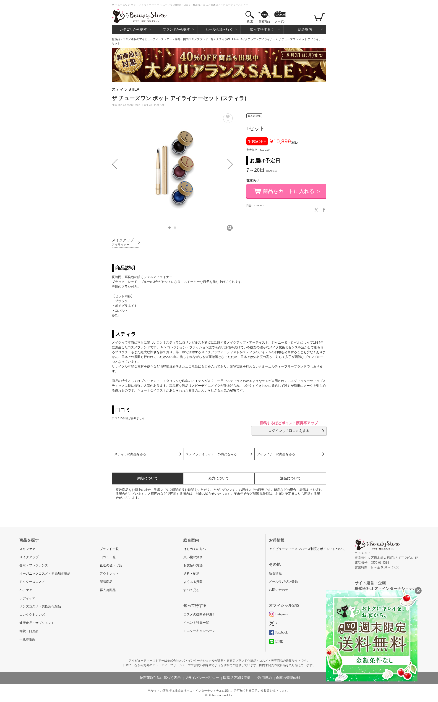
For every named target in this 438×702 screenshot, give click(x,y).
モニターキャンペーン (199, 631)
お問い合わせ (278, 590)
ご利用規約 (263, 678)
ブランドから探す (176, 29)
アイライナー (267, 39)
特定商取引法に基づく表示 (160, 678)
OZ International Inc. (220, 695)
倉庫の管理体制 (288, 678)
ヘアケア (25, 590)
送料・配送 (191, 573)
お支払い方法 (193, 565)
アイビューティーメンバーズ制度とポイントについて (307, 549)
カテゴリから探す (133, 29)
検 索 (250, 21)
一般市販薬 (27, 639)
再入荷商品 (108, 590)
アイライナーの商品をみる (276, 454)
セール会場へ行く (219, 29)
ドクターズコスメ (32, 582)
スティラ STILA (125, 89)
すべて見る (191, 590)
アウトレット (109, 573)
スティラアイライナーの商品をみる (211, 454)
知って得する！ (262, 29)
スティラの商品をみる (130, 454)
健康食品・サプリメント (37, 623)
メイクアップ (248, 39)
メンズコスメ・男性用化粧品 (40, 606)
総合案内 (305, 29)
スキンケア (27, 549)
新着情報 (275, 573)
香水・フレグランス (33, 565)
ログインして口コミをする (288, 431)
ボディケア (27, 598)
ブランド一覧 (109, 549)
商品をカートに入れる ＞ (292, 191)
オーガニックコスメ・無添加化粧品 (44, 573)
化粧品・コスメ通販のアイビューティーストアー (142, 39)
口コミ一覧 (108, 557)
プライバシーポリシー (202, 678)
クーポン (280, 21)
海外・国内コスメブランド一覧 (194, 39)
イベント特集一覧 (196, 622)
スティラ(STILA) (226, 39)
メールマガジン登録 (283, 581)
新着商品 (264, 21)
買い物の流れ (193, 557)
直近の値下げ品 (111, 565)
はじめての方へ (194, 549)
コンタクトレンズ (32, 614)
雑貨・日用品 (29, 631)
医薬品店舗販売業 (236, 678)
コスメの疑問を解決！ (199, 614)
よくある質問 (193, 582)
